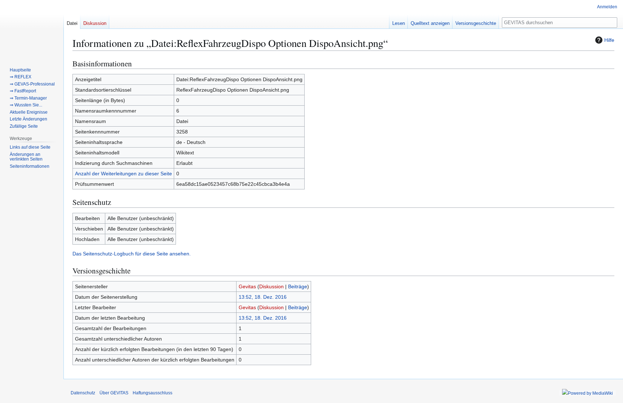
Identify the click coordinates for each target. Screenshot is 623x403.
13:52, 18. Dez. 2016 (263, 297)
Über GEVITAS (114, 392)
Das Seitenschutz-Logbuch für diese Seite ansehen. (131, 254)
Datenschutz (83, 392)
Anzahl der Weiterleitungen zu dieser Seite (123, 173)
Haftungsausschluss (152, 392)
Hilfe (609, 40)
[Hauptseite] (32, 29)
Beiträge (297, 286)
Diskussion (271, 286)
